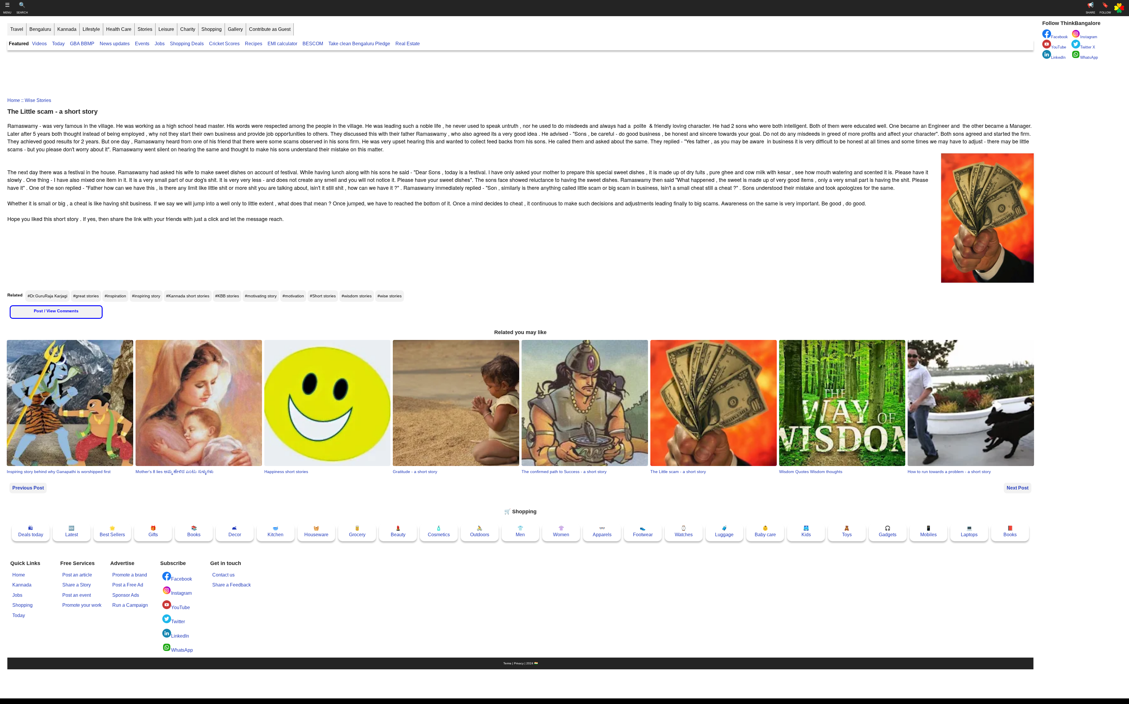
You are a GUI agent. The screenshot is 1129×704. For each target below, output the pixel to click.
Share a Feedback (231, 584)
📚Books (194, 531)
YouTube (180, 607)
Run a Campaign (130, 605)
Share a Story (76, 584)
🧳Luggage (724, 531)
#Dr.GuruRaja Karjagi (47, 296)
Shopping (211, 29)
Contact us (223, 574)
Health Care (118, 29)
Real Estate (407, 43)
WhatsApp (182, 650)
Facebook (181, 578)
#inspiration (115, 296)
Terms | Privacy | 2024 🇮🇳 (520, 663)
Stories (145, 29)
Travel (16, 29)
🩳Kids (806, 531)
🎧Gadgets (887, 531)
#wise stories (390, 296)
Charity (187, 29)
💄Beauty (398, 531)
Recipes (253, 43)
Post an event (76, 595)
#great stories (86, 296)
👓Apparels (602, 531)
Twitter (178, 621)
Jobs (160, 43)
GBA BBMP (82, 43)
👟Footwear (643, 531)
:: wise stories (35, 100)
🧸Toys (847, 531)
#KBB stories (227, 296)
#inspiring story (146, 296)
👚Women (561, 531)
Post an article (77, 574)
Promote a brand (129, 574)
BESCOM (313, 43)
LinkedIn (180, 635)
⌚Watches (684, 531)
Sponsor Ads (125, 595)
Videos (39, 43)
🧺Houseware (316, 531)
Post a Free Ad (127, 584)
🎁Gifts (153, 531)
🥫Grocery (357, 531)
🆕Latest (71, 531)
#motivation (293, 296)
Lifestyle (91, 29)
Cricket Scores (224, 43)
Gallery (235, 29)
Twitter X (1087, 47)
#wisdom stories (357, 296)
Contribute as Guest (269, 29)
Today (58, 43)
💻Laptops (969, 531)
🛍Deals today (30, 531)
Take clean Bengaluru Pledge (359, 43)
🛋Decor (234, 531)
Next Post (1017, 487)
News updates (115, 43)
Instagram (181, 593)
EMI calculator (282, 43)
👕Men (520, 531)
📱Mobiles (928, 531)
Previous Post (28, 487)
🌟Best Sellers (112, 531)
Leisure (166, 29)
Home (13, 100)
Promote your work (81, 605)
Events (142, 43)
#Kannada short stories (187, 296)
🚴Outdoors (479, 531)
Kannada (66, 29)
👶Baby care (765, 531)
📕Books (1010, 531)
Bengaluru (40, 29)
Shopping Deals (187, 43)
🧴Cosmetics (439, 531)
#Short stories (323, 296)
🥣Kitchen (275, 531)
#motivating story (261, 296)
